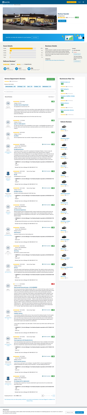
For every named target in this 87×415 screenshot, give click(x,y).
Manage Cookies (70, 412)
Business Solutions (72, 2)
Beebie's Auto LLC (65, 82)
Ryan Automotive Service (67, 110)
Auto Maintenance (60, 60)
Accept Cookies (79, 412)
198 (51, 395)
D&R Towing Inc (65, 89)
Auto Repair (54, 60)
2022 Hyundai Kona (8, 272)
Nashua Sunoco (65, 103)
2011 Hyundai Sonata (8, 235)
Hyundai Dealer (10, 4)
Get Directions (77, 61)
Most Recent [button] (51, 96)
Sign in (79, 2)
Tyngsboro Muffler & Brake (68, 96)
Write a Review (62, 20)
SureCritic (5, 4)
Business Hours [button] (77, 54)
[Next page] (54, 396)
